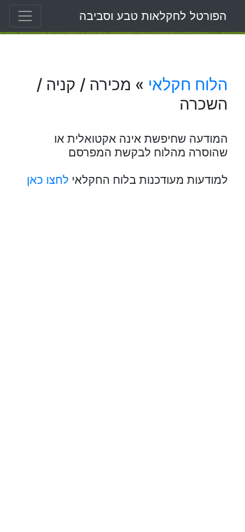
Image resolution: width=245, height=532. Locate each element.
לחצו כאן (48, 180)
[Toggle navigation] (25, 16)
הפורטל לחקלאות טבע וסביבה (153, 16)
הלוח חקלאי (188, 84)
